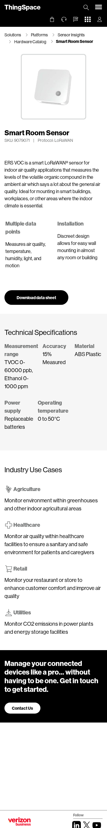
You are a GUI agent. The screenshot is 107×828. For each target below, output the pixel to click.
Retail (20, 568)
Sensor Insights (71, 34)
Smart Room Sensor (74, 41)
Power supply (12, 406)
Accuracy (54, 346)
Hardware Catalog (30, 41)
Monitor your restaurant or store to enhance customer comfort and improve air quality (52, 588)
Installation (70, 223)
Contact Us (22, 708)
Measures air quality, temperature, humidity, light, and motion (25, 254)
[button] (76, 19)
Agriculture (26, 489)
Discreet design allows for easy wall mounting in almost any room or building (77, 246)
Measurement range (21, 350)
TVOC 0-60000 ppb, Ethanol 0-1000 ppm (18, 374)
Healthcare (26, 524)
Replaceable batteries (18, 422)
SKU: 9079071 (17, 140)
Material (84, 346)
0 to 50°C (49, 418)
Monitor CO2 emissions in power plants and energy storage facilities (48, 627)
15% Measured (54, 358)
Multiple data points (20, 227)
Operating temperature (53, 406)
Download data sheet (36, 297)
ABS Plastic (88, 354)
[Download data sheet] (36, 292)
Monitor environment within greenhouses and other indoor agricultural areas (51, 504)
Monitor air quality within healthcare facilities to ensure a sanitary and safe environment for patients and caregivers (49, 544)
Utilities (22, 612)
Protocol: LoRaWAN (55, 140)
